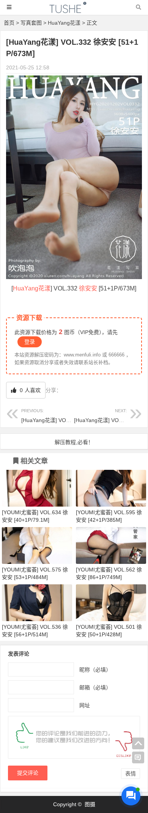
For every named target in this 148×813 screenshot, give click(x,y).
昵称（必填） (95, 670)
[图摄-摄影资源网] (74, 10)
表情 (130, 774)
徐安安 (88, 288)
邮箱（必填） (95, 687)
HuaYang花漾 (64, 23)
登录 (29, 342)
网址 (84, 705)
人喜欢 (29, 390)
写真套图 (31, 23)
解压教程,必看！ (74, 442)
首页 (9, 23)
